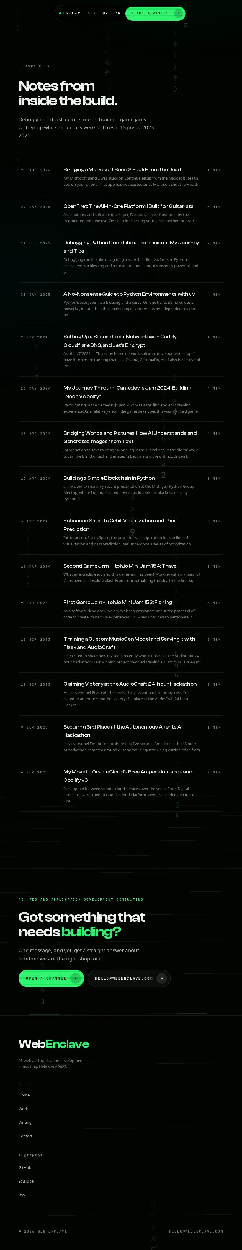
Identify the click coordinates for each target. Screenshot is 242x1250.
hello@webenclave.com (124, 978)
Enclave (73, 13)
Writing (112, 13)
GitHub (25, 1167)
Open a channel (46, 978)
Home (24, 1095)
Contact (25, 1135)
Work (93, 13)
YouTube (26, 1181)
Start (151, 13)
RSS (22, 1194)
